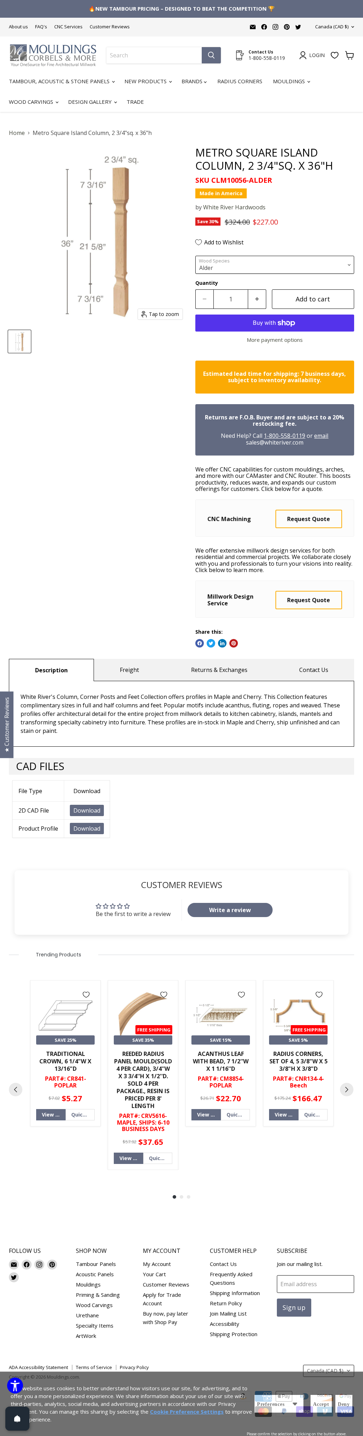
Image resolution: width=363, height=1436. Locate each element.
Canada (331, 26)
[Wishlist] (334, 55)
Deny (344, 1404)
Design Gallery (90, 101)
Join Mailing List (228, 1313)
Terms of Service (94, 1367)
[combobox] (154, 55)
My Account (157, 1263)
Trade (135, 101)
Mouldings (289, 81)
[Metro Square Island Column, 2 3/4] (19, 341)
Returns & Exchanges (219, 670)
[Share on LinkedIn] (222, 643)
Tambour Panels (96, 1263)
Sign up (294, 1307)
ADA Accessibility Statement (38, 1367)
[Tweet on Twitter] (211, 643)
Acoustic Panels (95, 1274)
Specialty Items (94, 1325)
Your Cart (154, 1274)
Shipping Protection (233, 1334)
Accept (321, 1404)
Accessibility (224, 1323)
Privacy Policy (134, 1367)
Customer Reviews (110, 26)
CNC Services (68, 26)
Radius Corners (239, 81)
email (321, 436)
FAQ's (41, 26)
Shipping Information (235, 1292)
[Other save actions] (294, 1404)
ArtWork (86, 1335)
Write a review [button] (230, 910)
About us (18, 26)
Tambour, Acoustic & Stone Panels (60, 81)
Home (17, 133)
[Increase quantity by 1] (257, 299)
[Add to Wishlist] (86, 994)
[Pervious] (15, 1089)
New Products (146, 81)
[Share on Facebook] (199, 643)
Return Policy (226, 1303)
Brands (193, 81)
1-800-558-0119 (284, 436)
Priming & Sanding (98, 1294)
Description (51, 670)
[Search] (211, 55)
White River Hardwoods (234, 207)
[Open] (17, 1419)
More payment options (275, 340)
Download (86, 810)
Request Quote (308, 519)
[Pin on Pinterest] (233, 643)
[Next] (346, 1089)
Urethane (87, 1315)
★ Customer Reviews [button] (7, 724)
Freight (129, 670)
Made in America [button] (221, 193)
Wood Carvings (32, 101)
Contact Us (313, 670)
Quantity (206, 283)
